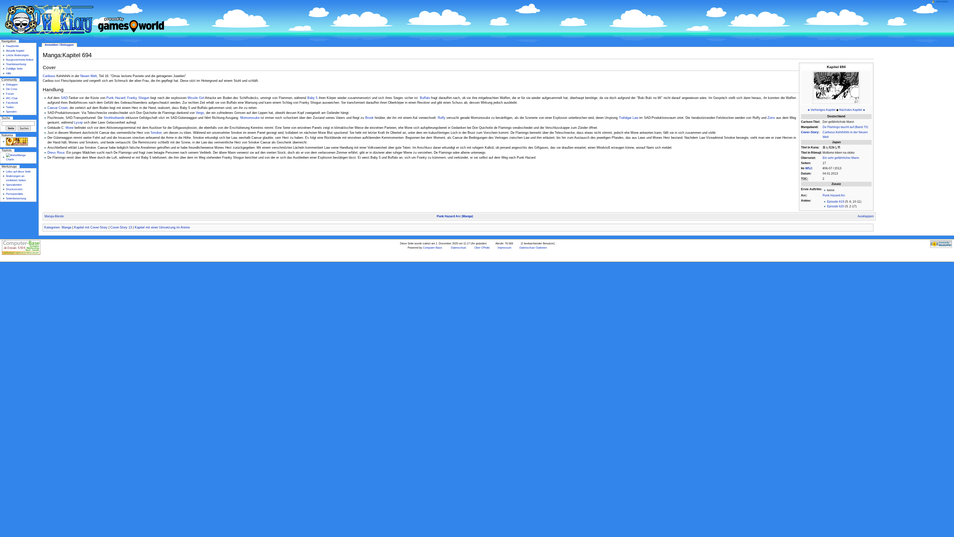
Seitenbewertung (16, 198)
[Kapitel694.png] (836, 85)
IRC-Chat (11, 98)
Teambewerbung (16, 64)
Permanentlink (14, 193)
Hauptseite (12, 46)
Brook (369, 118)
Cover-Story (809, 132)
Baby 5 (312, 98)
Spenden (11, 111)
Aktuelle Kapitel (15, 50)
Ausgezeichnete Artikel (19, 59)
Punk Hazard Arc (834, 195)
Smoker (156, 132)
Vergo (200, 113)
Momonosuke (250, 118)
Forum (10, 93)
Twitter (10, 107)
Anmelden (942, 1)
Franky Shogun (138, 98)
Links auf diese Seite (18, 171)
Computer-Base (432, 247)
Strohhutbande (114, 118)
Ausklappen (866, 216)
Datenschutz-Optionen (533, 247)
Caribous (49, 76)
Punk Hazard (115, 98)
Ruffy (441, 118)
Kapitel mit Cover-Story (91, 227)
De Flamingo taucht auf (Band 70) (845, 127)
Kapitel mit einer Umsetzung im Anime (162, 227)
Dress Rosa (55, 152)
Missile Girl (196, 98)
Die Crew (11, 89)
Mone (70, 128)
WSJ (808, 168)
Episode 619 (835, 201)
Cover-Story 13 (121, 227)
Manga (66, 227)
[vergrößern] (856, 101)
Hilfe (8, 73)
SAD (64, 98)
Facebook (12, 102)
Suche (5, 118)
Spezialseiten (14, 184)
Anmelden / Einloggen (59, 44)
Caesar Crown (57, 108)
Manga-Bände (54, 216)
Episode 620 (835, 206)
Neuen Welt (88, 76)
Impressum (504, 247)
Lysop (78, 122)
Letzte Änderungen (17, 55)
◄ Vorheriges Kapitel (821, 110)
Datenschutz (458, 247)
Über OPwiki (482, 247)
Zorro (771, 118)
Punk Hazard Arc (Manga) (455, 216)
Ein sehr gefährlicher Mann (841, 158)
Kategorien (52, 227)
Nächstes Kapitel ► (852, 110)
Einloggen (12, 84)
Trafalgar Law (628, 118)
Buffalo (425, 98)
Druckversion (14, 189)
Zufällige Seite (14, 68)
